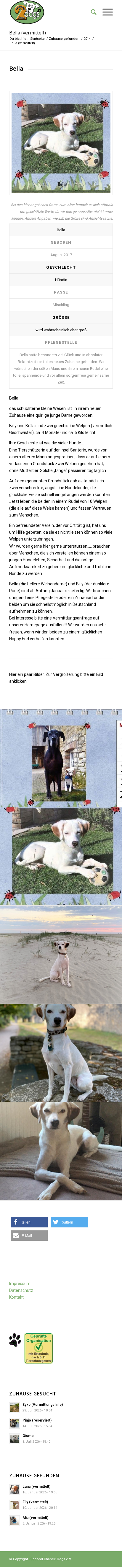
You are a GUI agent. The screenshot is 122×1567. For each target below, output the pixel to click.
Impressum (19, 1283)
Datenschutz (21, 1290)
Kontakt (16, 1297)
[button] (29, 1222)
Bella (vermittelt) (27, 32)
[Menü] (105, 12)
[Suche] (91, 12)
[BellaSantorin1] (61, 143)
